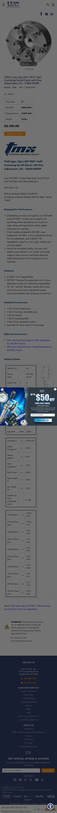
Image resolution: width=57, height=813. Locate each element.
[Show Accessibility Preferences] (50, 806)
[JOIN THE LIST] (42, 421)
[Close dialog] (55, 389)
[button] (42, 421)
